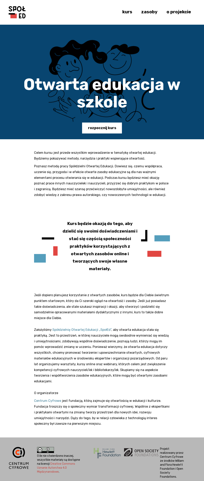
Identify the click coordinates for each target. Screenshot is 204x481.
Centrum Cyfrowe (47, 401)
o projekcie (179, 12)
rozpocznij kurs (102, 128)
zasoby (149, 12)
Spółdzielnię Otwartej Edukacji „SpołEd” (81, 330)
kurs (127, 12)
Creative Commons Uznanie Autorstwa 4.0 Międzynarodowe (56, 467)
